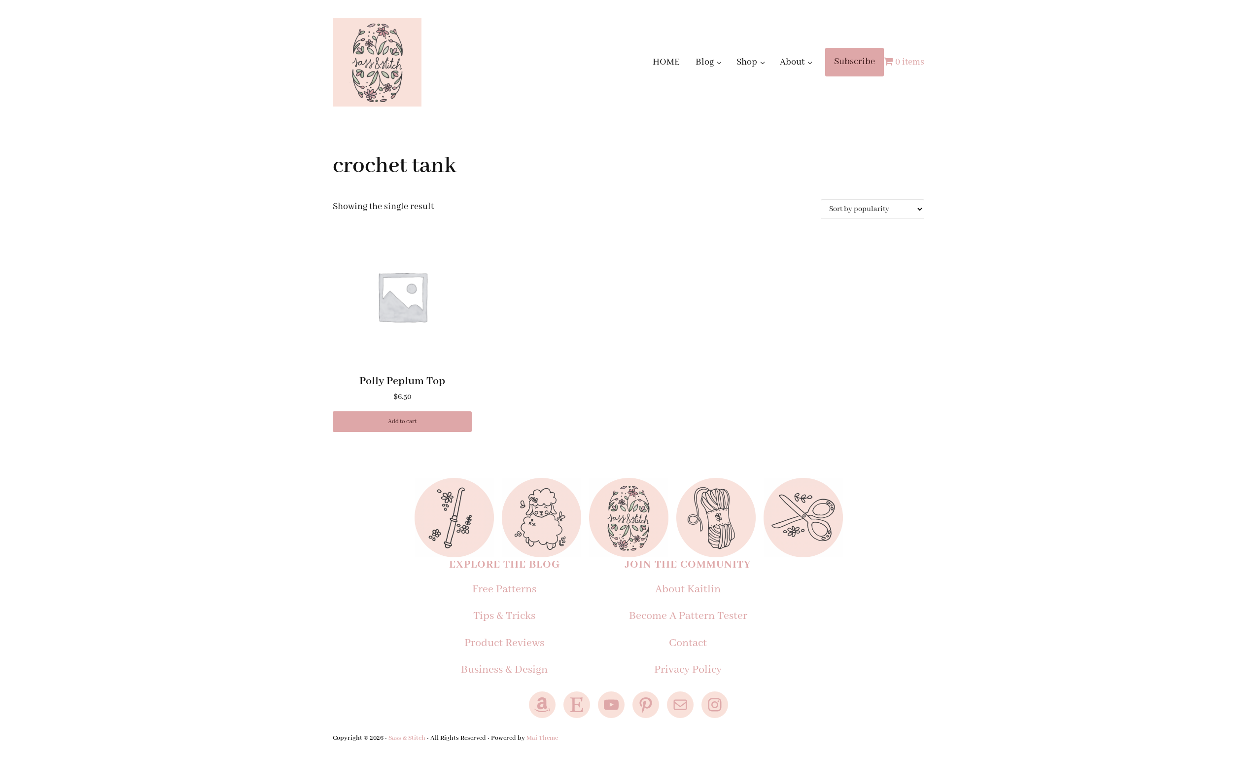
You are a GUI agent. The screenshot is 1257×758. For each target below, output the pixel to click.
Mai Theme (542, 738)
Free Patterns (504, 589)
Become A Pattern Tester (688, 616)
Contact (688, 643)
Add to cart (402, 421)
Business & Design (504, 670)
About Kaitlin (688, 589)
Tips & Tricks (504, 616)
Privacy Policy (688, 670)
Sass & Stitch (406, 738)
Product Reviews (504, 643)
